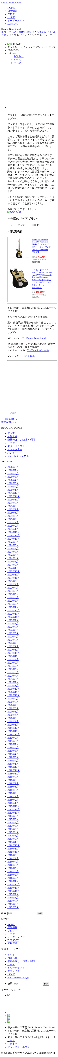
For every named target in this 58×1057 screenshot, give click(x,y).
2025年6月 (13, 512)
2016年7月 (13, 861)
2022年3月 (13, 640)
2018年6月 (13, 786)
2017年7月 (13, 822)
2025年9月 (13, 503)
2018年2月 (13, 799)
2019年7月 (13, 744)
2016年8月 (13, 858)
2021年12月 (13, 649)
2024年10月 (13, 538)
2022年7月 (13, 627)
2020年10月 (13, 695)
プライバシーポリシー (19, 1047)
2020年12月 (13, 688)
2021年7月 (13, 666)
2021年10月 (13, 656)
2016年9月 (13, 855)
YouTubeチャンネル (38, 350)
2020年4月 (13, 715)
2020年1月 (13, 724)
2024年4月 (13, 558)
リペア (11, 17)
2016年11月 (13, 848)
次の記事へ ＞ (9, 422)
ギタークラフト (16, 446)
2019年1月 (13, 764)
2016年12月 (13, 845)
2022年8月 (13, 623)
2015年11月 (13, 887)
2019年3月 (13, 757)
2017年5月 (13, 829)
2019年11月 (13, 731)
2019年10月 (13, 734)
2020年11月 (13, 692)
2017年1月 (13, 842)
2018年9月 (13, 777)
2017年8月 (13, 819)
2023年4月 (13, 597)
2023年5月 (13, 594)
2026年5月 (13, 476)
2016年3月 (13, 874)
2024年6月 (13, 551)
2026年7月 (13, 470)
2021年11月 (13, 653)
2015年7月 (13, 900)
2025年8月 (13, 506)
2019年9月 (13, 737)
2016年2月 (13, 878)
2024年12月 (13, 532)
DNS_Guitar (30, 356)
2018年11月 (13, 770)
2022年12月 (13, 610)
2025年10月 (13, 499)
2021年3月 (13, 679)
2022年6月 (13, 630)
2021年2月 (13, 682)
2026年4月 (13, 480)
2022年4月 (13, 636)
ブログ (11, 14)
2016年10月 (13, 852)
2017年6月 (13, 825)
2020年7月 (13, 705)
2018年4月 (13, 793)
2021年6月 (13, 669)
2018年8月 (13, 780)
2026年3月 (13, 483)
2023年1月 (13, 607)
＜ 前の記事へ (9, 419)
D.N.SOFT (13, 23)
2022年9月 (13, 620)
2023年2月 (13, 604)
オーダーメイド (16, 20)
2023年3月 (13, 600)
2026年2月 (13, 486)
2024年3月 (13, 561)
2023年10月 (13, 578)
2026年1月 (13, 490)
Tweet (13, 412)
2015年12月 (13, 884)
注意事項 (12, 1043)
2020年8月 (13, 702)
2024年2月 (13, 565)
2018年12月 (13, 767)
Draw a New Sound (11, 2)
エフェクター (14, 449)
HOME (11, 8)
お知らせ (19, 56)
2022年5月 (13, 633)
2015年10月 (13, 891)
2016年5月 (13, 868)
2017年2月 (13, 839)
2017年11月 (13, 809)
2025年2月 (13, 525)
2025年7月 (13, 509)
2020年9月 (13, 698)
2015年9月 (13, 894)
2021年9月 (13, 659)
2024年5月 (13, 555)
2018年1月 (13, 803)
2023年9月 (13, 581)
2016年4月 (13, 871)
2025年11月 (13, 496)
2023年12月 (13, 571)
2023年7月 (13, 587)
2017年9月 (13, 816)
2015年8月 (13, 897)
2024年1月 (13, 568)
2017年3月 (13, 835)
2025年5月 (13, 516)
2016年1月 (13, 881)
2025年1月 (13, 529)
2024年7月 (13, 548)
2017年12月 (13, 806)
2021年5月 (13, 672)
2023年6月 (13, 591)
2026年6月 (13, 473)
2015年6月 (13, 904)
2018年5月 (13, 790)
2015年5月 (13, 907)
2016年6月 (13, 865)
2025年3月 (13, 522)
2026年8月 (13, 467)
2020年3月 (13, 718)
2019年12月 (13, 728)
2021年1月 (13, 685)
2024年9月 (13, 542)
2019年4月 (13, 754)
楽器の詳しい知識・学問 (21, 439)
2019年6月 (13, 747)
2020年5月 (13, 711)
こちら (11, 1040)
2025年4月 (13, 519)
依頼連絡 (12, 943)
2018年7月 (13, 783)
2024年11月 (13, 535)
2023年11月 (13, 574)
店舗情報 (12, 10)
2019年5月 (13, 750)
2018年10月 (13, 773)
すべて (17, 59)
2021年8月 (13, 662)
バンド (11, 452)
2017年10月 (13, 812)
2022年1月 (13, 646)
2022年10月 (13, 617)
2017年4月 (13, 832)
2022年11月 (13, 613)
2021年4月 (13, 675)
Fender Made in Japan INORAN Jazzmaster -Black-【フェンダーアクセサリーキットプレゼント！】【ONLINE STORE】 (42, 245)
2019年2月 (13, 760)
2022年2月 (13, 643)
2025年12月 (13, 493)
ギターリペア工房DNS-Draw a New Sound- (24, 32)
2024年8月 (13, 545)
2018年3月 (13, 796)
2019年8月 (13, 741)
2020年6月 (13, 708)
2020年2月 (13, 721)
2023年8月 (13, 584)
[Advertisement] (32, 87)
